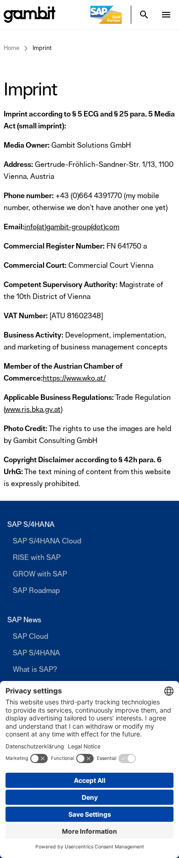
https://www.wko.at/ (74, 378)
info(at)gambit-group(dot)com (71, 227)
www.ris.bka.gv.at (33, 409)
